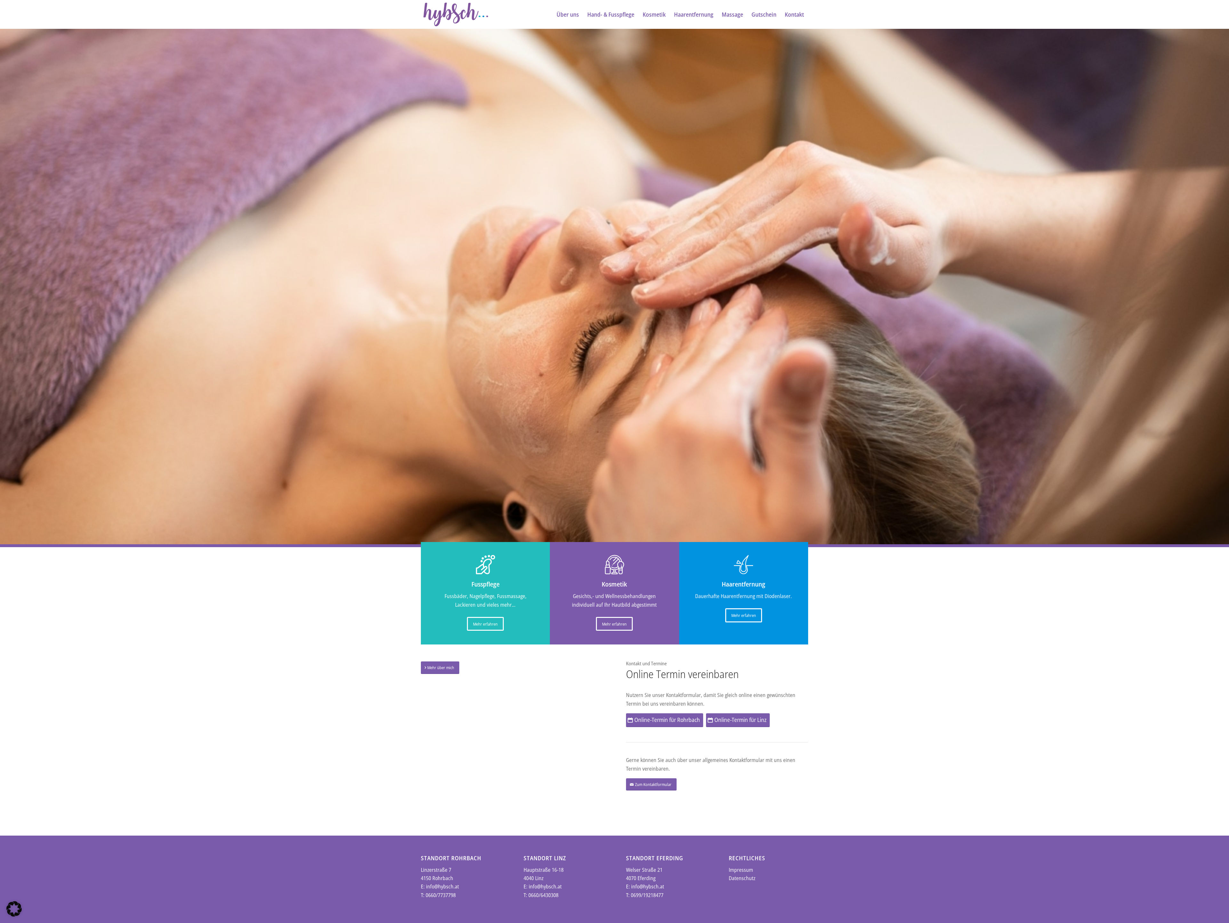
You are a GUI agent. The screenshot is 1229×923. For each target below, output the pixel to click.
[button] (14, 909)
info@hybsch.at (442, 886)
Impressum (741, 869)
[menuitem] (567, 14)
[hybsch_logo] (456, 14)
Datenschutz (742, 878)
